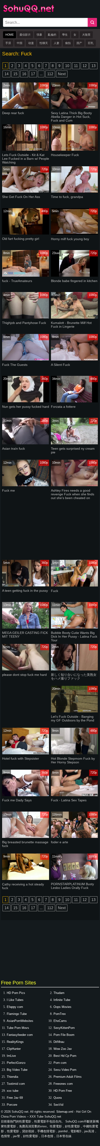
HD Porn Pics (16, 993)
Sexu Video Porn (64, 1069)
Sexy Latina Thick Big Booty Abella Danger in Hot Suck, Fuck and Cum (71, 116)
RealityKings (15, 1042)
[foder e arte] (74, 837)
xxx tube (12, 1090)
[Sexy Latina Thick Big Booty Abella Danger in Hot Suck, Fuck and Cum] (74, 107)
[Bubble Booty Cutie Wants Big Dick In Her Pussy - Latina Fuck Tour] (74, 627)
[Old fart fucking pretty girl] (25, 233)
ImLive (11, 1056)
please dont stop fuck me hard (24, 675)
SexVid (58, 1104)
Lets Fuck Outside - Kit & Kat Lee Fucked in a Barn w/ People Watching (25, 158)
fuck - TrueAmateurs (17, 281)
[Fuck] (74, 585)
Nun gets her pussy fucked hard (25, 406)
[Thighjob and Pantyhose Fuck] (25, 317)
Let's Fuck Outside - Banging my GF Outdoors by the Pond (72, 718)
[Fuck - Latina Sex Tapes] (74, 795)
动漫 (31, 43)
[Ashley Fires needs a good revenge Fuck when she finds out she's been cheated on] (74, 485)
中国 (19, 43)
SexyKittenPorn (64, 1028)
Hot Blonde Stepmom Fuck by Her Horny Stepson (73, 760)
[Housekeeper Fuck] (74, 149)
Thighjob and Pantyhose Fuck (24, 323)
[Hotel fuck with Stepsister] (25, 753)
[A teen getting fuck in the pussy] (25, 585)
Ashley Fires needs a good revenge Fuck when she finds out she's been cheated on (72, 494)
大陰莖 (86, 34)
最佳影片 (25, 34)
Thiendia (12, 1076)
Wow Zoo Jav (62, 1049)
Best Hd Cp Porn (64, 1056)
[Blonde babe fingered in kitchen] (74, 275)
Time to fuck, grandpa (67, 197)
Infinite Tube (61, 1000)
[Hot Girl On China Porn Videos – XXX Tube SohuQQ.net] (28, 12)
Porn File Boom (63, 1035)
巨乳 (90, 43)
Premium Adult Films (67, 1076)
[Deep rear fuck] (25, 107)
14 (6, 74)
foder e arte (59, 842)
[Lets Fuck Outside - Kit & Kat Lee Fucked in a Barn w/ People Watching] (25, 149)
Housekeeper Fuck (65, 155)
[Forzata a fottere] (74, 401)
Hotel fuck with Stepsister (20, 758)
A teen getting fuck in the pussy (25, 590)
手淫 (8, 43)
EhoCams (60, 1021)
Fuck (54, 591)
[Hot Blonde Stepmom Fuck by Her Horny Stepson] (74, 753)
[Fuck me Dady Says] (25, 795)
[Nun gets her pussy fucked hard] (25, 401)
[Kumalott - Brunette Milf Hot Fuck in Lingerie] (74, 317)
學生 (65, 34)
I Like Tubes (15, 1000)
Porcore (12, 1104)
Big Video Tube (17, 1069)
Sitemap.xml (64, 1111)
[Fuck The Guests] (25, 359)
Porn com (60, 1062)
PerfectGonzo (16, 1062)
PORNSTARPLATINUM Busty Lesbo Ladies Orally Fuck (72, 886)
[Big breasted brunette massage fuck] (25, 837)
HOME (9, 34)
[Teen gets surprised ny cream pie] (74, 443)
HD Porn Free (62, 1090)
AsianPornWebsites (20, 1021)
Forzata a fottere (63, 406)
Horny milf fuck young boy (70, 239)
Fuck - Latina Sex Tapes (69, 800)
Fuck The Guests (14, 365)
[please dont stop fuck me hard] (25, 669)
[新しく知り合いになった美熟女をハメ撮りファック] (74, 669)
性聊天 (44, 43)
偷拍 (68, 43)
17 (33, 74)
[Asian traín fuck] (25, 443)
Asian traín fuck (13, 448)
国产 (79, 43)
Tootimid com (16, 1083)
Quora (57, 1097)
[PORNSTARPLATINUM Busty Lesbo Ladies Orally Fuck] (74, 879)
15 (15, 74)
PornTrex (59, 1014)
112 (50, 74)
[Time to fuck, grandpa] (74, 191)
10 (67, 66)
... (41, 74)
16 (24, 74)
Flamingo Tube (17, 1014)
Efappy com (15, 1007)
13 (93, 66)
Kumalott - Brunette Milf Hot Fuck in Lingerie (71, 324)
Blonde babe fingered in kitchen (74, 281)
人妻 (56, 43)
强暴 (39, 34)
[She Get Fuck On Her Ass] (25, 191)
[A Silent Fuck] (74, 359)
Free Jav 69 (15, 1097)
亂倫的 (52, 34)
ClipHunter (14, 1049)
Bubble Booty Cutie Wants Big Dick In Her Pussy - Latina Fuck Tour (74, 636)
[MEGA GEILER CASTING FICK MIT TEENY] (25, 627)
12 (85, 66)
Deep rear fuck (13, 113)
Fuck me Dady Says (17, 800)
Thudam (58, 993)
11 (76, 66)
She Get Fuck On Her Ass (21, 197)
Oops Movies (62, 1007)
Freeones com (63, 1083)
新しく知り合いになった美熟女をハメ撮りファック (74, 676)
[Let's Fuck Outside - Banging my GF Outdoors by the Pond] (74, 711)
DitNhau (58, 1042)
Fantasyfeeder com (20, 1035)
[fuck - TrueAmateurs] (25, 275)
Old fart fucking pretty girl (20, 239)
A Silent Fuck (60, 365)
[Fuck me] (25, 485)
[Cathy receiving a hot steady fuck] (25, 879)
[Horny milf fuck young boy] (74, 233)
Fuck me (8, 490)
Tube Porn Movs (18, 1028)
